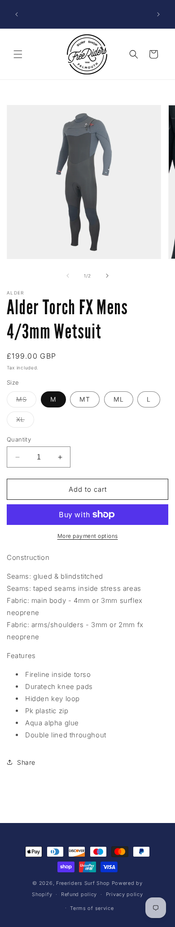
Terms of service (92, 908)
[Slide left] (68, 276)
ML (119, 399)
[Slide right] (107, 276)
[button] (18, 54)
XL (25, 421)
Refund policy (79, 894)
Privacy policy (124, 894)
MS (26, 401)
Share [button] (26, 762)
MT (84, 399)
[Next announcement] (158, 14)
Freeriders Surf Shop (83, 883)
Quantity (19, 439)
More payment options (87, 536)
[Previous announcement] (16, 14)
